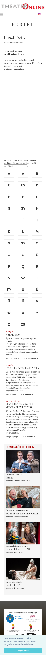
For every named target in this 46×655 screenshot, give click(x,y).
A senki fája (13, 334)
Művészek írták (13, 401)
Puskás (36, 63)
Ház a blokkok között (18, 549)
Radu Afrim (18, 552)
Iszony (9, 477)
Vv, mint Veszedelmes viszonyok (23, 513)
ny (23, 243)
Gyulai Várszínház (14, 582)
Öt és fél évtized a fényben (22, 368)
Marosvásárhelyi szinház (17, 546)
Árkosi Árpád (19, 588)
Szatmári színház (14, 474)
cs (23, 185)
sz (23, 278)
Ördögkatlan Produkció (17, 510)
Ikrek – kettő (13, 585)
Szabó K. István (20, 481)
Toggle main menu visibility (2, 14)
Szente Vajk (17, 66)
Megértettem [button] (23, 650)
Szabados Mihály (21, 516)
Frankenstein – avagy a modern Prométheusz (19, 406)
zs (23, 324)
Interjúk (9, 331)
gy (23, 208)
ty (9, 290)
